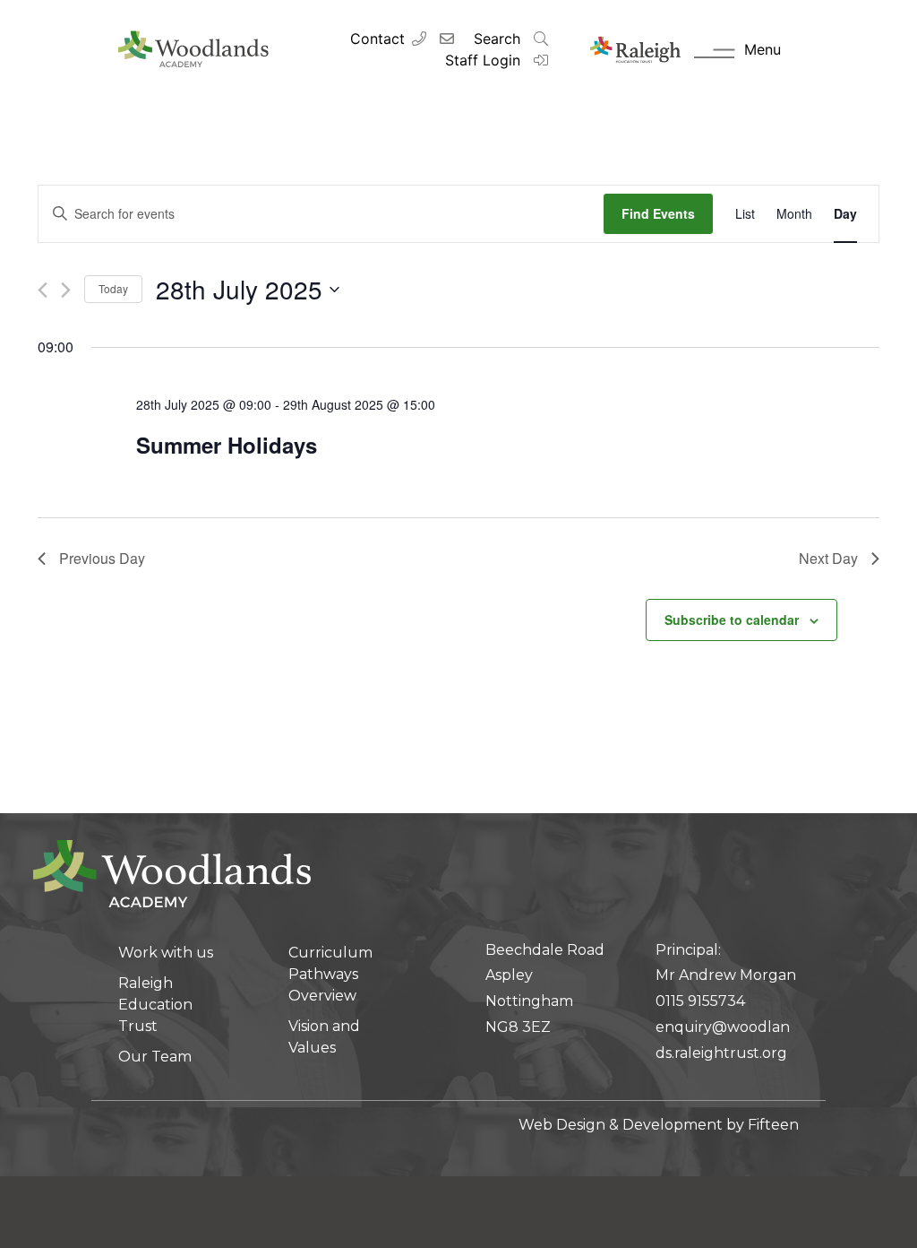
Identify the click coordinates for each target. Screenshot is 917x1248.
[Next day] (66, 290)
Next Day (828, 558)
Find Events (658, 213)
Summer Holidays (226, 444)
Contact (377, 39)
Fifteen (773, 1124)
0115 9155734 (700, 1001)
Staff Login (485, 60)
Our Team (155, 1056)
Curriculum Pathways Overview (330, 974)
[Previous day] (42, 290)
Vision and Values (324, 1037)
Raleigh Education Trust (155, 1005)
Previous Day (102, 558)
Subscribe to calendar (731, 619)
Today (113, 288)
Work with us (165, 952)
